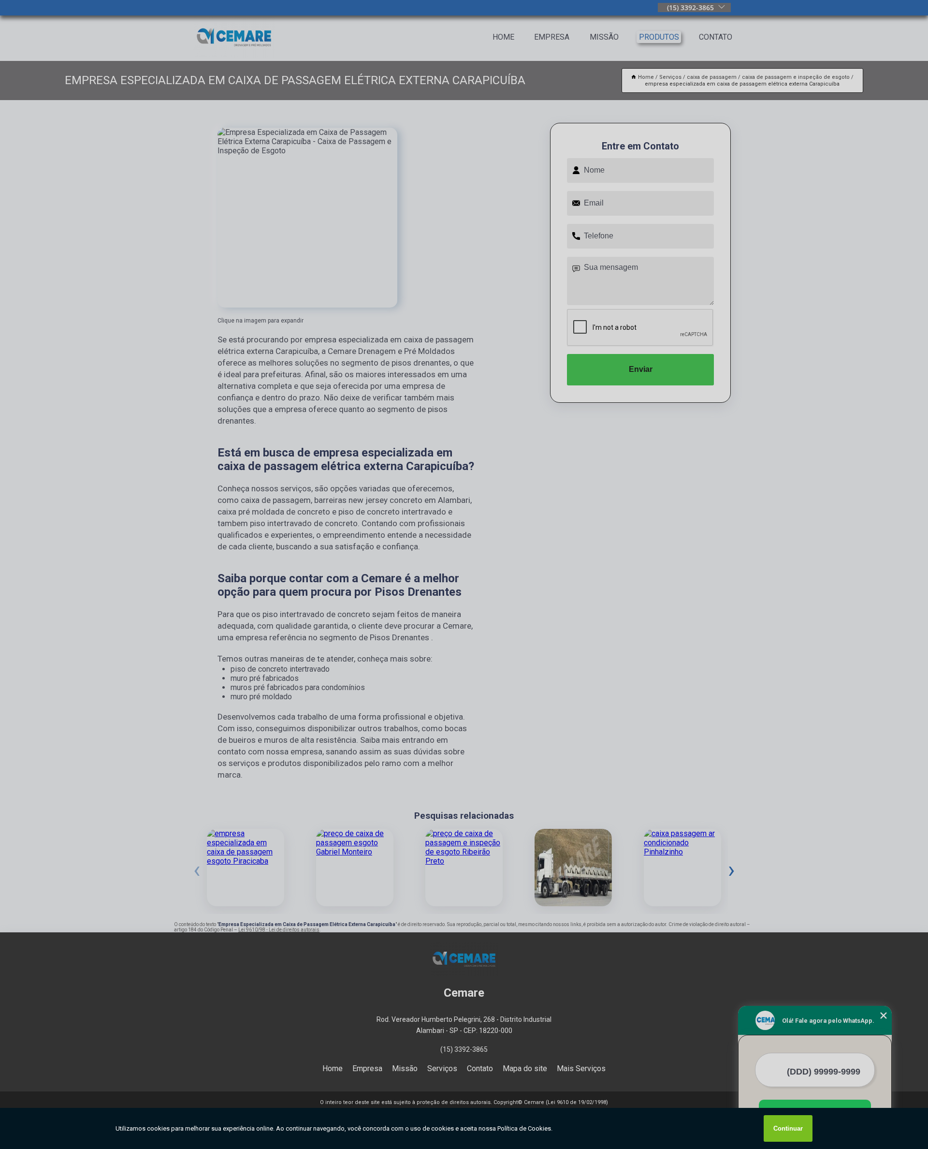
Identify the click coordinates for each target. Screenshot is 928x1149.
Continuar (788, 1128)
